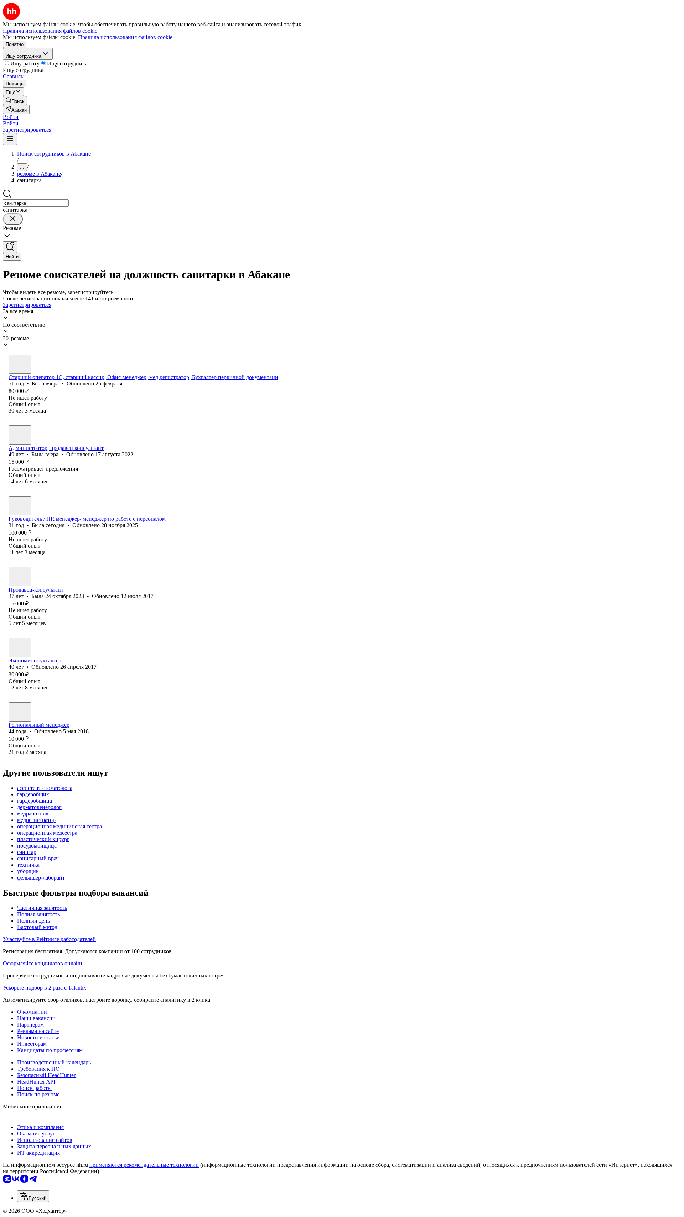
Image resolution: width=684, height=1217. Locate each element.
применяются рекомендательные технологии (144, 1165)
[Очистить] (13, 219)
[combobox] (36, 203)
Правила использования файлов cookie (125, 37)
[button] (11, 117)
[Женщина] (20, 364)
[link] (15, 100)
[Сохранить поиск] (10, 247)
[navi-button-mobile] (10, 139)
